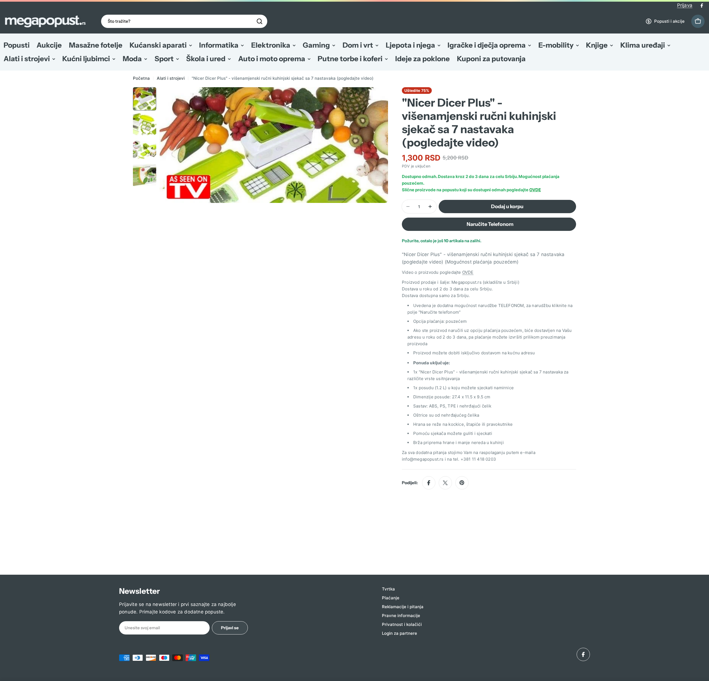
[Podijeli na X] (445, 482)
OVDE (535, 189)
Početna (141, 78)
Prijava (684, 5)
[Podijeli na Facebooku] (428, 482)
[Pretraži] (259, 21)
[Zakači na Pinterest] (462, 482)
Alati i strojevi (171, 78)
